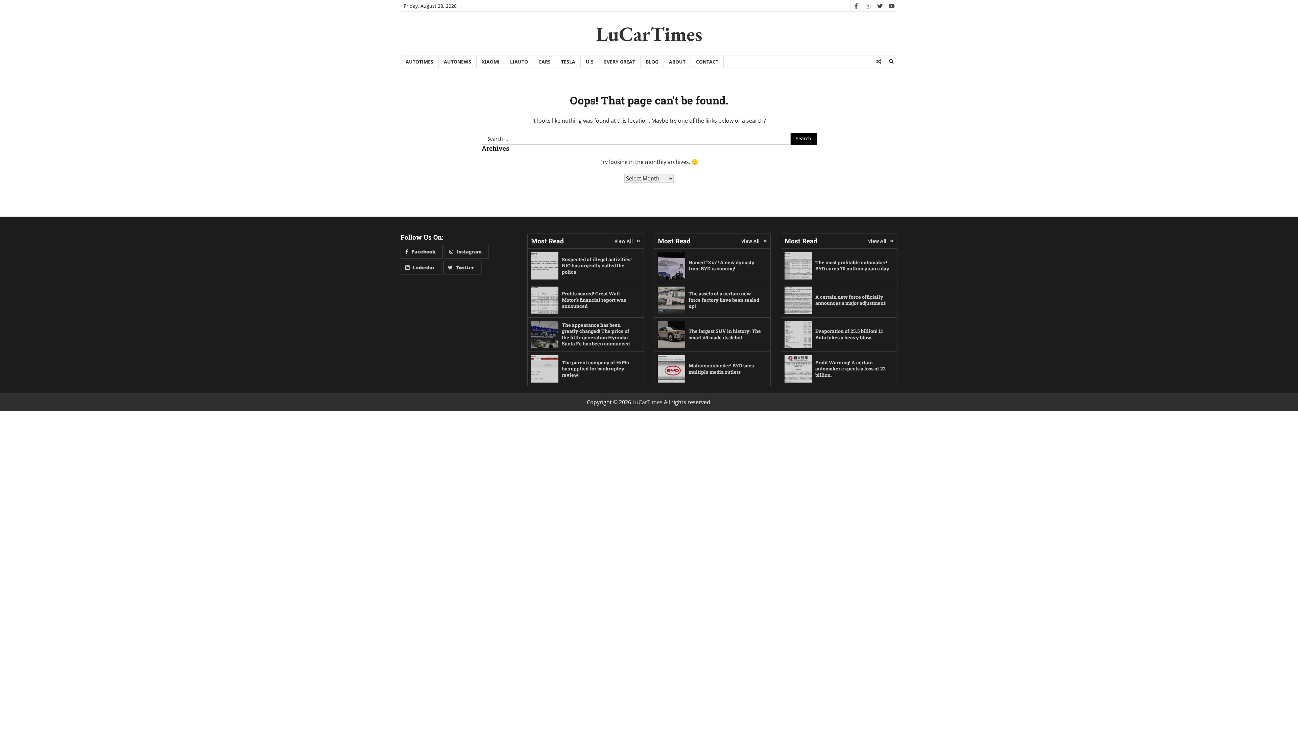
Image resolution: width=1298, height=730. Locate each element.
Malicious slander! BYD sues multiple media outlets (721, 368)
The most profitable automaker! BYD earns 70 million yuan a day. (852, 265)
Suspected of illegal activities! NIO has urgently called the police (597, 265)
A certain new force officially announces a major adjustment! (851, 300)
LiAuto (519, 61)
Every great (619, 61)
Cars (544, 61)
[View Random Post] (878, 61)
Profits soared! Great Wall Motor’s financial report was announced (594, 299)
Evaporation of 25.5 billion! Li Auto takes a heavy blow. (849, 334)
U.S (590, 61)
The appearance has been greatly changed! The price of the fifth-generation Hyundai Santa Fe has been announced (596, 334)
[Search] (891, 61)
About (677, 61)
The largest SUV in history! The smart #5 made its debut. (725, 334)
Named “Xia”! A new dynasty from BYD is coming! (721, 265)
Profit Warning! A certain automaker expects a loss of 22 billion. (850, 368)
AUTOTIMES (419, 61)
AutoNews (457, 61)
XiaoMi (491, 61)
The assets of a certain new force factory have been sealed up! (724, 299)
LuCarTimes (649, 34)
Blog (652, 61)
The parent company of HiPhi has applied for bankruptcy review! (595, 368)
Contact (707, 61)
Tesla (568, 61)
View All (624, 241)
